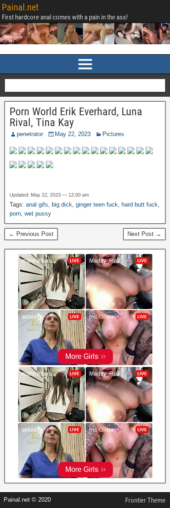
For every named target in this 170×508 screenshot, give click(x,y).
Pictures (113, 134)
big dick (62, 204)
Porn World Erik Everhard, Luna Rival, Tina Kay (76, 117)
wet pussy (37, 213)
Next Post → (144, 233)
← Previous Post (31, 233)
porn (15, 213)
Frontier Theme (145, 500)
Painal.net (20, 7)
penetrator (30, 134)
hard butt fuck (139, 204)
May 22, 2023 (73, 134)
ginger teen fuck (97, 204)
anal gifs (37, 204)
